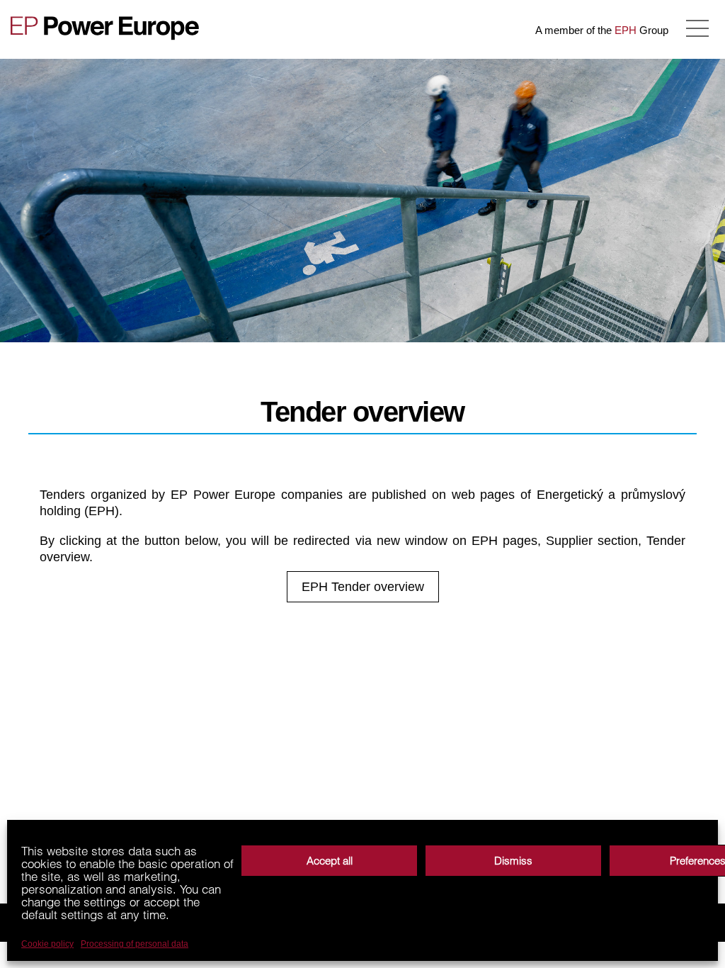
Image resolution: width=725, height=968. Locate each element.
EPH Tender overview (363, 587)
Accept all (330, 860)
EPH (625, 30)
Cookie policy (47, 944)
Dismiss (513, 860)
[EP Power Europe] (109, 28)
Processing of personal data (134, 944)
